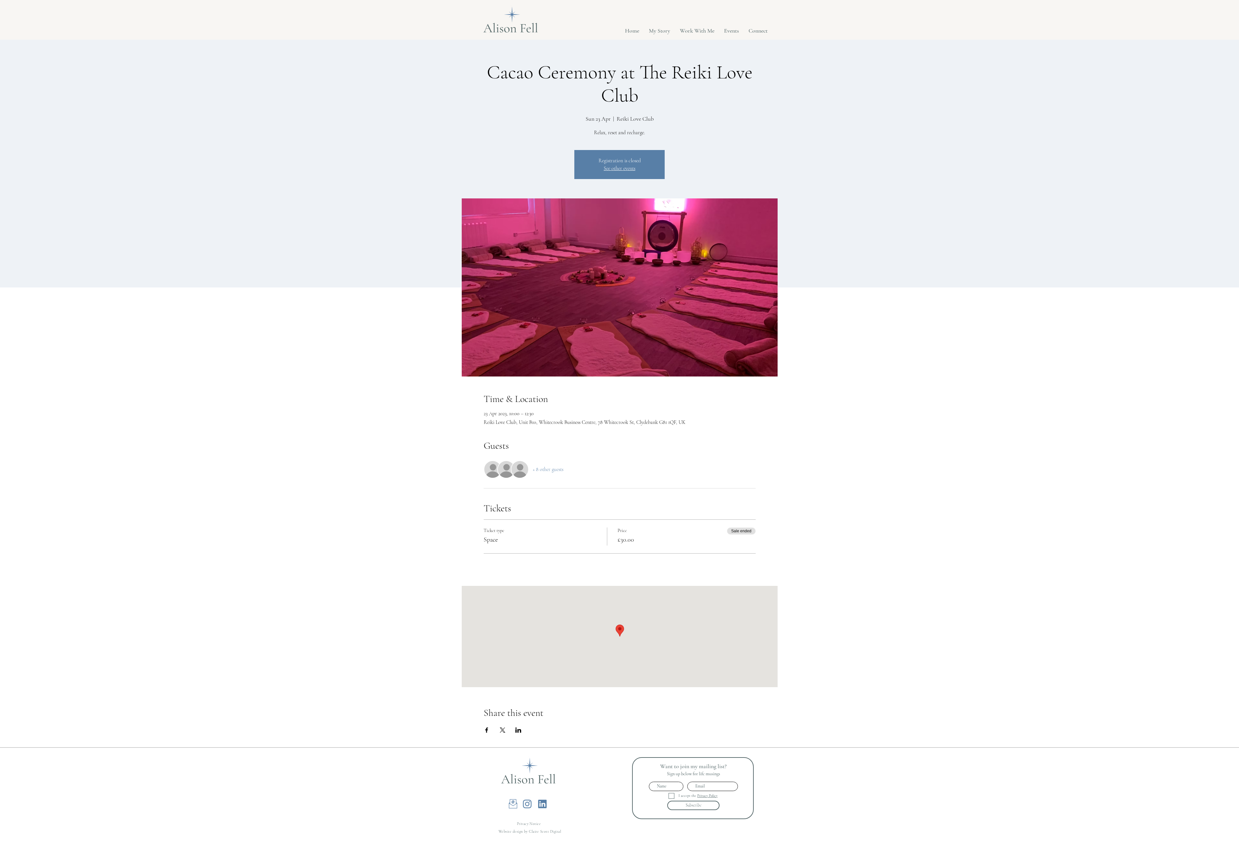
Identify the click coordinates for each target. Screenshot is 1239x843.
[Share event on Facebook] (487, 730)
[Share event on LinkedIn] (518, 730)
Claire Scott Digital (545, 831)
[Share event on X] (502, 730)
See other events (619, 168)
